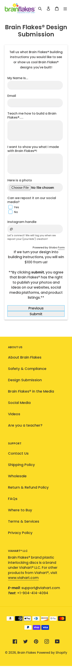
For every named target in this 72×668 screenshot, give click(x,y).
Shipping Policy (21, 464)
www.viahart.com (23, 577)
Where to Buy (20, 510)
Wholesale (17, 476)
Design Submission (25, 379)
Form (61, 247)
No (16, 212)
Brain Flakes (26, 652)
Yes (16, 207)
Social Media (19, 402)
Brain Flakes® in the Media (31, 391)
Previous (36, 308)
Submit (36, 313)
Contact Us (18, 453)
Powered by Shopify (52, 652)
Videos (14, 413)
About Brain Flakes (24, 357)
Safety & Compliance (27, 368)
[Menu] (65, 8)
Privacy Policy (20, 532)
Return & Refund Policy (28, 487)
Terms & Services (23, 521)
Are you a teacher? (25, 425)
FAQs (12, 498)
